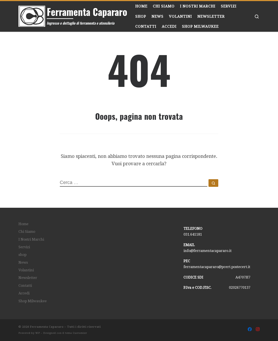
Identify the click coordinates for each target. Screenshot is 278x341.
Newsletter (27, 278)
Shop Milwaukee (32, 301)
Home (23, 224)
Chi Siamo (26, 232)
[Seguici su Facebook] (250, 329)
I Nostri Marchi (31, 239)
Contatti (25, 286)
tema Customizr (76, 333)
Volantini (26, 270)
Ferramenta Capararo (47, 326)
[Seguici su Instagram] (258, 329)
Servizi (24, 247)
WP (37, 333)
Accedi (24, 293)
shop (22, 255)
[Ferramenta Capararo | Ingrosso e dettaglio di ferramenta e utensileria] (31, 15)
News (23, 262)
